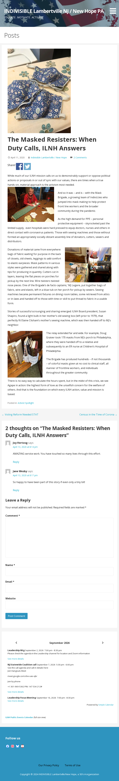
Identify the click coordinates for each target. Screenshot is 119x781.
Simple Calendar (106, 704)
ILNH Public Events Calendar (19, 717)
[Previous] (16, 642)
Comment (12, 515)
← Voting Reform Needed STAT (20, 414)
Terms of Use (72, 765)
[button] (114, 7)
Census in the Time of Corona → (98, 414)
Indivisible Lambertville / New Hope (49, 157)
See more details (16, 658)
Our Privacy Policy (48, 765)
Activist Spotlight (26, 402)
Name (10, 565)
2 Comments (80, 157)
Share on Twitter (27, 166)
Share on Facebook (19, 166)
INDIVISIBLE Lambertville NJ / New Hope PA (54, 11)
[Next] (103, 642)
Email (9, 581)
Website (10, 598)
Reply (16, 462)
